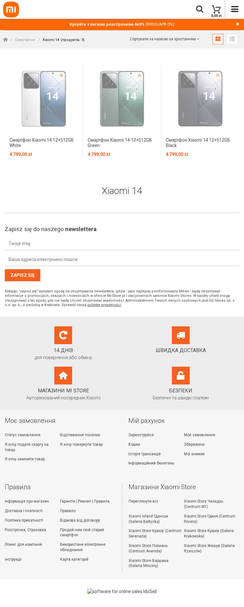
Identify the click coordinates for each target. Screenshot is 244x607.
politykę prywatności (104, 305)
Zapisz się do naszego (51, 229)
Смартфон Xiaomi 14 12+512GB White (42, 142)
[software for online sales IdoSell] (122, 591)
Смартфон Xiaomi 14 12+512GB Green (120, 142)
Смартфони (25, 40)
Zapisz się (22, 275)
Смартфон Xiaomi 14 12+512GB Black (198, 142)
